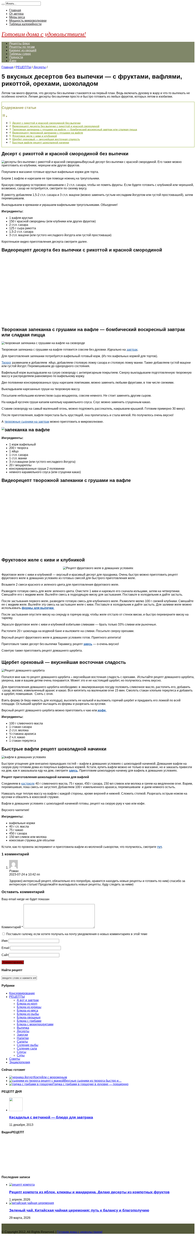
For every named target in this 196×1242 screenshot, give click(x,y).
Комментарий (12, 927)
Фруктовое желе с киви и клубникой (34, 135)
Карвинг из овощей (22, 50)
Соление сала (27, 1048)
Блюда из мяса (27, 1010)
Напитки (23, 1038)
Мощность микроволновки (28, 20)
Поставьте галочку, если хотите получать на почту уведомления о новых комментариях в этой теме (76, 934)
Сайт (5, 955)
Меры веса (17, 17)
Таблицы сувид (20, 53)
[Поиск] (3, 4)
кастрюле (28, 783)
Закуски (22, 1034)
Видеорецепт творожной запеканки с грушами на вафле (47, 132)
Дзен (12, 60)
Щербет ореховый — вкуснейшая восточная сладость (46, 139)
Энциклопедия (19, 1062)
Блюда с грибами (29, 1021)
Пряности (16, 57)
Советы (14, 1058)
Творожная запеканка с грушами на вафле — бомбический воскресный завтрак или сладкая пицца (74, 129)
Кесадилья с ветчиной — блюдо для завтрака (51, 1117)
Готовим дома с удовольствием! (44, 34)
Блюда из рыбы (28, 1014)
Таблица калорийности (25, 24)
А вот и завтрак (28, 1000)
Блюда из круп (27, 1003)
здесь (87, 644)
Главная (15, 10)
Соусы (21, 1052)
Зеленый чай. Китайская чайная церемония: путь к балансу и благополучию (79, 1210)
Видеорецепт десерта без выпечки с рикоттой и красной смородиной (55, 126)
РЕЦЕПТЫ (23, 67)
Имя (5, 940)
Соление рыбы (27, 1045)
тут (159, 846)
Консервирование (22, 993)
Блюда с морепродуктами (35, 1024)
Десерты (39, 67)
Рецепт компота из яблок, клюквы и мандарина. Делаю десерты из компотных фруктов (89, 1192)
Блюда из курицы (29, 1007)
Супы (21, 1055)
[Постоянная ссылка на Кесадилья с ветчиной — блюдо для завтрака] (16, 1110)
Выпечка (23, 1027)
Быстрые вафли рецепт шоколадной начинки (40, 142)
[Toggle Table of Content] (4, 116)
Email (5, 947)
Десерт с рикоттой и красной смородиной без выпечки (46, 122)
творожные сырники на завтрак (26, 421)
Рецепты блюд (19, 43)
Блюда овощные (29, 1017)
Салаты (22, 1041)
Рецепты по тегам (22, 46)
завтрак (132, 349)
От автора (16, 13)
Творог (6, 362)
